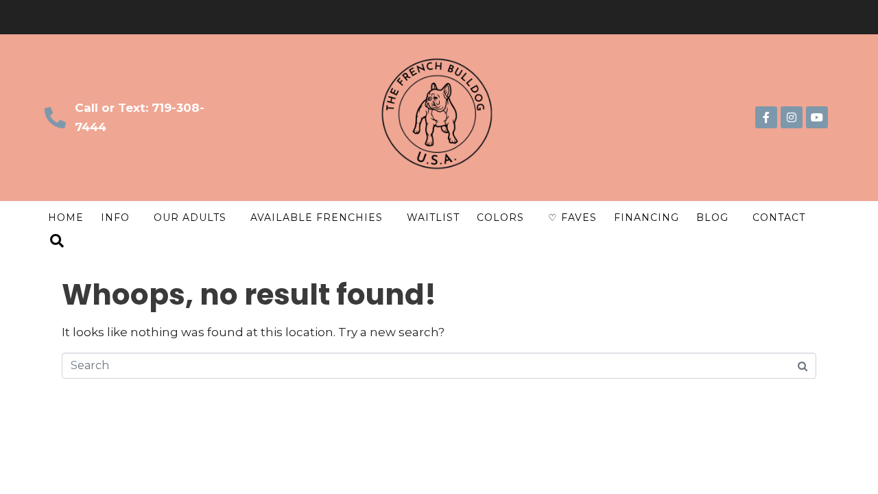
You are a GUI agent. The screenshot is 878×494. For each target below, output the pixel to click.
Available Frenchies (316, 217)
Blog (712, 217)
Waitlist (433, 217)
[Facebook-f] (766, 117)
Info (115, 217)
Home (66, 217)
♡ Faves (572, 217)
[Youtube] (817, 117)
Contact (778, 217)
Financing (646, 217)
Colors (500, 217)
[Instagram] (792, 117)
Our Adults (190, 217)
